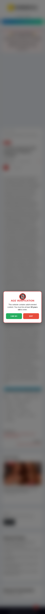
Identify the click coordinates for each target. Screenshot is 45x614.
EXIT (31, 316)
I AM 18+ (14, 316)
